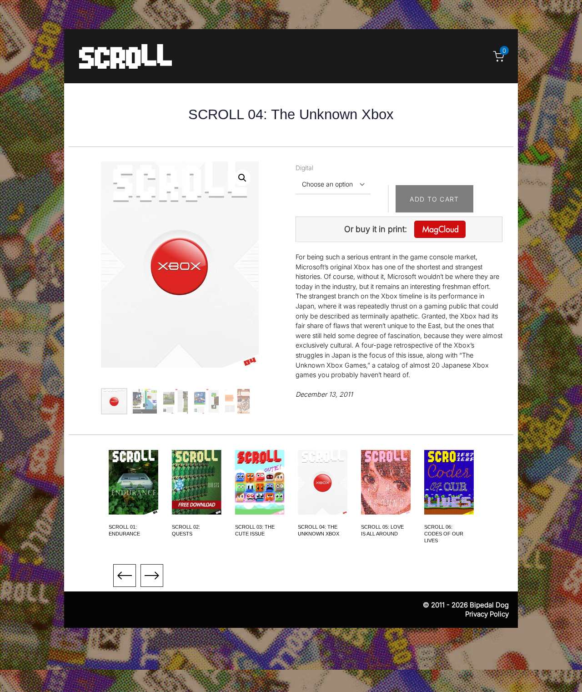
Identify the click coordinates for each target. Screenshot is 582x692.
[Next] (151, 575)
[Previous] (124, 575)
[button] (242, 178)
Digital (304, 168)
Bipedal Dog (489, 605)
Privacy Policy (487, 614)
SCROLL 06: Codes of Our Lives (443, 533)
